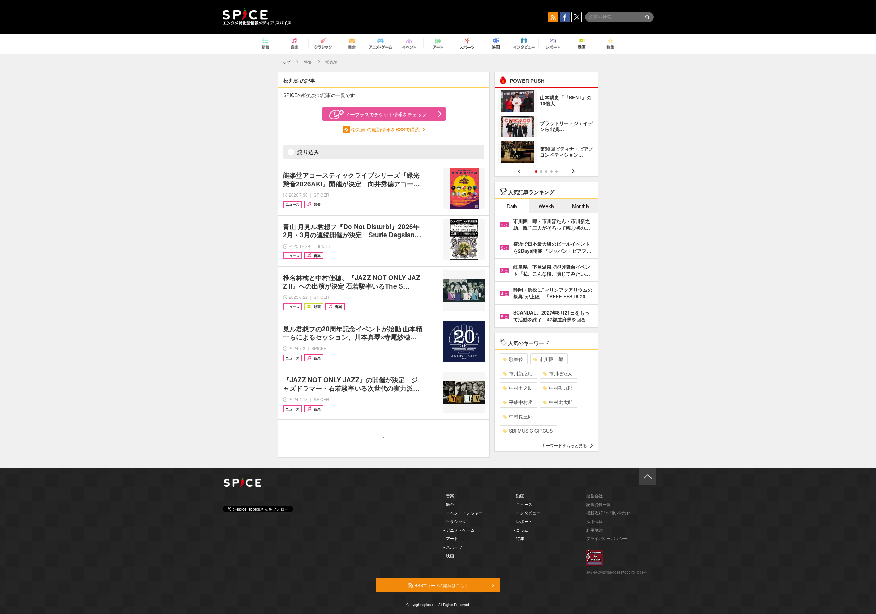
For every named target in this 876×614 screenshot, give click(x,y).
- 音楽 (448, 495)
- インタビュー (527, 513)
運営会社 (594, 495)
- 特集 (519, 538)
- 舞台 (448, 504)
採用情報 (594, 521)
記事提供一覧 (598, 504)
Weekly (546, 206)
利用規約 (594, 530)
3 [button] (546, 171)
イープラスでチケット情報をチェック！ (388, 114)
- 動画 (519, 495)
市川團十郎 (551, 359)
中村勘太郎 (561, 402)
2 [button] (541, 171)
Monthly (580, 206)
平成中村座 (521, 402)
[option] (546, 127)
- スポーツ (452, 547)
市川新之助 (521, 373)
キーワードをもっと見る (564, 445)
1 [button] (536, 171)
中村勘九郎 (561, 387)
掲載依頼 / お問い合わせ (608, 513)
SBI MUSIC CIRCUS (531, 430)
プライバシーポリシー (606, 538)
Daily (512, 206)
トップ (284, 62)
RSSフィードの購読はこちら (440, 585)
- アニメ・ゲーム (459, 530)
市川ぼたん (561, 373)
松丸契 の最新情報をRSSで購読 (386, 129)
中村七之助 (521, 387)
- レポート (523, 521)
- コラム (521, 530)
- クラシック (454, 521)
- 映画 (448, 555)
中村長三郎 (521, 416)
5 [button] (556, 171)
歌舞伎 (516, 359)
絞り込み (307, 152)
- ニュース (523, 504)
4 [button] (551, 171)
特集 (308, 62)
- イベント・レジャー (463, 513)
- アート (450, 538)
